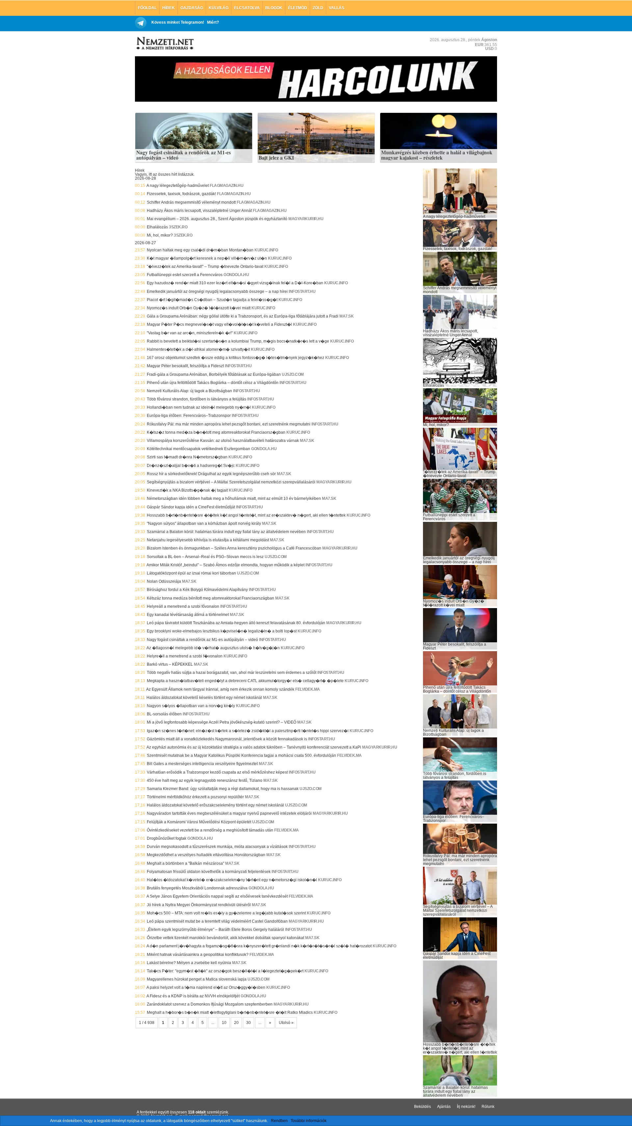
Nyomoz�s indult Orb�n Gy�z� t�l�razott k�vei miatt (198, 308)
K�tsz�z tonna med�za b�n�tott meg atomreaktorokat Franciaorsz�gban (216, 432)
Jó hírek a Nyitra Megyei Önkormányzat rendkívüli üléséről (199, 905)
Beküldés (422, 1106)
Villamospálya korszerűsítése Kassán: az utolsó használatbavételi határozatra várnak (223, 440)
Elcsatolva (247, 8)
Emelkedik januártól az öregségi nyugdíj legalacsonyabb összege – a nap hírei (217, 291)
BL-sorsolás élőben (164, 714)
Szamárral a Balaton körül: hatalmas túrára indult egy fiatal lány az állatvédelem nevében (226, 531)
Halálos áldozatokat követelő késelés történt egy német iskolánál (204, 697)
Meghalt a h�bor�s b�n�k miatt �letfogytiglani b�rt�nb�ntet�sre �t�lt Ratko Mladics (230, 1012)
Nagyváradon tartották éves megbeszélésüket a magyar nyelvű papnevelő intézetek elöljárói (229, 813)
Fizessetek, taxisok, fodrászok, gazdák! (181, 194)
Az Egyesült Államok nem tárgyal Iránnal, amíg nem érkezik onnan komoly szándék (220, 689)
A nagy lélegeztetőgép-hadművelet (177, 185)
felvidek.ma (307, 689)
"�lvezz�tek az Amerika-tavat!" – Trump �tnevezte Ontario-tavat (205, 266)
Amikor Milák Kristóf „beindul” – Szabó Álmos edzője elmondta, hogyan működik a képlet (225, 565)
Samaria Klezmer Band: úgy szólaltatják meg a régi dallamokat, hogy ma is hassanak (223, 788)
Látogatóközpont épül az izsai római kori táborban (191, 573)
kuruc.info (266, 250)
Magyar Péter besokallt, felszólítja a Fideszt (185, 366)
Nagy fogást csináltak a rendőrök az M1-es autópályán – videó (183, 155)
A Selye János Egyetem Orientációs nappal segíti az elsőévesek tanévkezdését (217, 896)
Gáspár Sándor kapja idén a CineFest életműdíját (191, 507)
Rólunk (488, 1106)
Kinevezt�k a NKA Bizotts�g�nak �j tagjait (187, 490)
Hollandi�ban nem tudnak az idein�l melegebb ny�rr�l (199, 407)
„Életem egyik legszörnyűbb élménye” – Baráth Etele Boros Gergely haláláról (215, 929)
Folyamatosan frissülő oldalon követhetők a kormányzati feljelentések (209, 871)
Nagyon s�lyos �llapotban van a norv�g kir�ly (191, 706)
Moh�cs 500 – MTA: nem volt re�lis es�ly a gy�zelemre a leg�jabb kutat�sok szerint (226, 913)
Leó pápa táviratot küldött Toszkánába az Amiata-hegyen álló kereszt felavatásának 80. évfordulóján (236, 623)
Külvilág (218, 8)
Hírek (168, 8)
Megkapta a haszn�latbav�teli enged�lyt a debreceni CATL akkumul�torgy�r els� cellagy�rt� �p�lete (245, 680)
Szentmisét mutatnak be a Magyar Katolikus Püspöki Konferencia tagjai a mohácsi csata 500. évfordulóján (241, 755)
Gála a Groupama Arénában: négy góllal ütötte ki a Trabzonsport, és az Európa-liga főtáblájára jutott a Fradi (242, 316)
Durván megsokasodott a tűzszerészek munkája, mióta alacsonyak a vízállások (217, 846)
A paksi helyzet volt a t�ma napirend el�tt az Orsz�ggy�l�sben (205, 987)
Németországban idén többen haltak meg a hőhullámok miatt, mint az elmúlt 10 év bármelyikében (234, 498)
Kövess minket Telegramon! (177, 22)
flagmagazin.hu (226, 185)
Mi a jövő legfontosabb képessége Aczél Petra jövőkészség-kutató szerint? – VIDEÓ (221, 722)
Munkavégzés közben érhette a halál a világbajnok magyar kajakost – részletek (436, 155)
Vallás (336, 8)
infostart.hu (302, 291)
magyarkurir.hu (305, 219)
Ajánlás (444, 1106)
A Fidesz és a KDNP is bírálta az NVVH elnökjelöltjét (193, 996)
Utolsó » (286, 1022)
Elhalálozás (157, 227)
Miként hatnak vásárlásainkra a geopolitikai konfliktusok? (198, 954)
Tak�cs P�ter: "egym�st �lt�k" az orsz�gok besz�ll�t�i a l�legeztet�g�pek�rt (225, 971)
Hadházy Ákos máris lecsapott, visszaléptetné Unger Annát (199, 210)
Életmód (297, 8)
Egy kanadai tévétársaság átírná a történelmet (188, 614)
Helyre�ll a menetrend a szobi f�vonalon (185, 656)
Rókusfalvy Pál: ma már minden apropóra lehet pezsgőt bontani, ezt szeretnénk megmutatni (228, 424)
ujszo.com (293, 374)
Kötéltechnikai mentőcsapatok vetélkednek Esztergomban (198, 449)
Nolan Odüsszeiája (164, 581)
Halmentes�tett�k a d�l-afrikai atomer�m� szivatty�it (198, 349)
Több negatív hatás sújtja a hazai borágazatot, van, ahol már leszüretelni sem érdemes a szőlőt (231, 672)
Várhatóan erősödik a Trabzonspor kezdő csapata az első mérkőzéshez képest (217, 772)
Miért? (213, 22)
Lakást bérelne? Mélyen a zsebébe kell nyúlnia (189, 962)
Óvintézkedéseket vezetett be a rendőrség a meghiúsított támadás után (210, 830)
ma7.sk (346, 316)
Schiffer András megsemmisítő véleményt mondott (191, 202)
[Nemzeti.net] (164, 43)
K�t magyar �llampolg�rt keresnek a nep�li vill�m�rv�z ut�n (207, 258)
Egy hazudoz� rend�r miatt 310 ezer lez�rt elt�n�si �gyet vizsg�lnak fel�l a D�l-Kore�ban (235, 283)
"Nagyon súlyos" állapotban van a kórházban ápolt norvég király (204, 523)
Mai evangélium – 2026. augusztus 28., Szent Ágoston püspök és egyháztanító (217, 219)
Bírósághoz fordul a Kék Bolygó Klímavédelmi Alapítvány (197, 589)
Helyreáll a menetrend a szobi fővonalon (183, 606)
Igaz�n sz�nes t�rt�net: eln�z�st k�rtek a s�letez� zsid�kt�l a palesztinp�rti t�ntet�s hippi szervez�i (248, 731)
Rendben (279, 1120)
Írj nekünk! (466, 1106)
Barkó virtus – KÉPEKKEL (170, 664)
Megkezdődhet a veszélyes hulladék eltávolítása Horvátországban (206, 855)
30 (248, 1022)
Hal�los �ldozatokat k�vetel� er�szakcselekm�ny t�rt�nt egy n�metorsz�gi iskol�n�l (232, 880)
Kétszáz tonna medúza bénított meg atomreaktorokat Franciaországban (210, 598)
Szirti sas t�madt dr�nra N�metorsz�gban (187, 457)
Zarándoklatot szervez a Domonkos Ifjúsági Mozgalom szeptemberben (210, 1004)
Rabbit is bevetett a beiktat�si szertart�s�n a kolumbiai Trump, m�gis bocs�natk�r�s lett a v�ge (238, 341)
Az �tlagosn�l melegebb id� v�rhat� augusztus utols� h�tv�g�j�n (213, 648)
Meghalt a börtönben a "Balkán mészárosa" (185, 863)
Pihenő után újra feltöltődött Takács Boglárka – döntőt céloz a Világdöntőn (212, 382)
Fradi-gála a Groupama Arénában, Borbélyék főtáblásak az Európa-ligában (214, 374)
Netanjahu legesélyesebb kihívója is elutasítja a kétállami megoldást (208, 540)
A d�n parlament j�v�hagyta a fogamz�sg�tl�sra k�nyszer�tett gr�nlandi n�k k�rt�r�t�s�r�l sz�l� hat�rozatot (259, 946)
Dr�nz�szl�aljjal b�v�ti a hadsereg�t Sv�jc (191, 465)
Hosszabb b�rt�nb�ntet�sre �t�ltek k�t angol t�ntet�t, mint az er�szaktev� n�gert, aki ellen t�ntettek (246, 515)
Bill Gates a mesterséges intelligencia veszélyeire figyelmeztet (202, 763)
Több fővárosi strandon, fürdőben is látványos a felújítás (196, 399)
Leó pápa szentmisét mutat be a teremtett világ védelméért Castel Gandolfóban (217, 921)
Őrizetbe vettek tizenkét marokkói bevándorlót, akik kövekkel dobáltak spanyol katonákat (225, 937)
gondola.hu (236, 274)
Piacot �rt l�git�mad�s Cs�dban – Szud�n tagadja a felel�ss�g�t (212, 299)
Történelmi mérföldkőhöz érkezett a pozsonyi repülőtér (195, 797)
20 (236, 1022)
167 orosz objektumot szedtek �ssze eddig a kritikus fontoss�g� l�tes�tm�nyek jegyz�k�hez (235, 357)
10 (224, 1022)
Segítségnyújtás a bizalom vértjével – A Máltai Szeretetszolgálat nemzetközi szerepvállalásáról (231, 482)
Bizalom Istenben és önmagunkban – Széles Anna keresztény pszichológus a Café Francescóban (234, 548)
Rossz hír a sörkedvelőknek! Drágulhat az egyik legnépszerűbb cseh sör (211, 474)
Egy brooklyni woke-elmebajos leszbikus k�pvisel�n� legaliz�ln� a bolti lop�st (222, 631)
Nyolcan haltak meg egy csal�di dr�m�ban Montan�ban (200, 250)
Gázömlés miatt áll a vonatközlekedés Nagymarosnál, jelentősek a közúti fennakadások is (227, 739)
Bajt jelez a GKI (276, 158)
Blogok (273, 8)
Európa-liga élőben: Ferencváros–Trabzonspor (189, 415)
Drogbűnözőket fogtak (166, 838)
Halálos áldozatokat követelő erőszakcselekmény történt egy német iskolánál (215, 805)
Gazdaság (191, 8)
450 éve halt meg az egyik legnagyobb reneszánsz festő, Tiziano (204, 780)
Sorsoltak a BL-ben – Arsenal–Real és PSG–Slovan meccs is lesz (205, 556)
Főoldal (147, 8)
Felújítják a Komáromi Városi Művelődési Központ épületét (199, 822)
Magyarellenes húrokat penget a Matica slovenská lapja (197, 979)
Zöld (318, 8)
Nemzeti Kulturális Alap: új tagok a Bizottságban (189, 391)
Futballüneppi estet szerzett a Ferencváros (185, 274)
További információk (309, 1120)
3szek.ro (178, 227)
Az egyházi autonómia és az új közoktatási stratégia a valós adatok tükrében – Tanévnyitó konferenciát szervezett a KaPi (253, 747)
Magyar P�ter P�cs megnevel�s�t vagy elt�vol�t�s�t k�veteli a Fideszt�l (219, 324)
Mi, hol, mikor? (160, 235)
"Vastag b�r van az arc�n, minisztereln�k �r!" (190, 333)
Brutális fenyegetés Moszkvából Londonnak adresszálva (197, 888)
